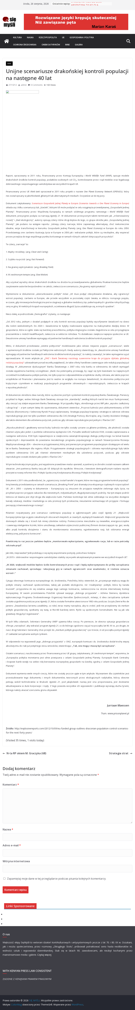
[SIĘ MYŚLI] (7, 41)
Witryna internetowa (16, 861)
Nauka (30, 37)
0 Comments (36, 85)
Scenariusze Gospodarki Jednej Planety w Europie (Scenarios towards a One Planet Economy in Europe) (80, 203)
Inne (67, 44)
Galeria (79, 44)
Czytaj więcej (44, 954)
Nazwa (8, 829)
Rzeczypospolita (48, 37)
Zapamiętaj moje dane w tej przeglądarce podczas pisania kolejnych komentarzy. (56, 878)
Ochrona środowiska (24, 44)
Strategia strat (118, 753)
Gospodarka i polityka (82, 37)
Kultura (17, 37)
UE (63, 37)
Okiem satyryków (51, 44)
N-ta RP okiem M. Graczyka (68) (26, 753)
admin (24, 85)
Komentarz (11, 784)
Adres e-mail (12, 845)
